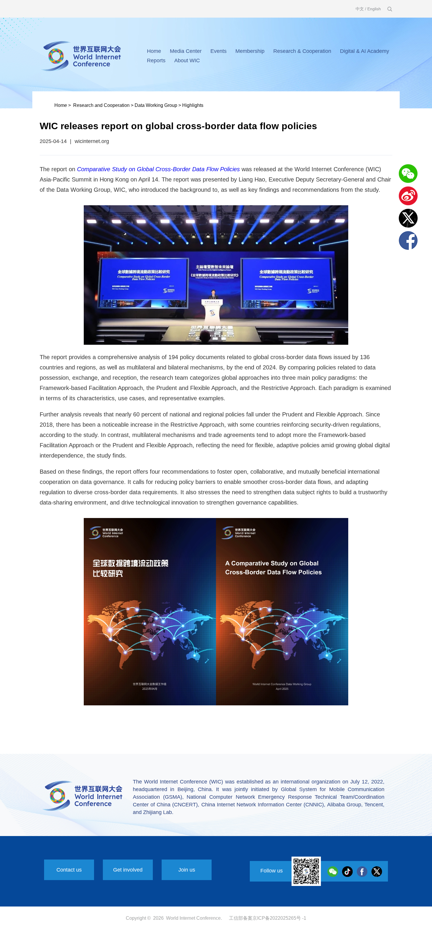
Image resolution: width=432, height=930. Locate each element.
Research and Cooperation (101, 105)
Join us (186, 870)
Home (154, 51)
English (374, 8)
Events (218, 51)
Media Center (186, 51)
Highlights (192, 105)
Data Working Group (156, 105)
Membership (249, 51)
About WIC (187, 60)
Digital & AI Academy (364, 51)
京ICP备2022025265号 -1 (279, 918)
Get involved (128, 870)
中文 (360, 8)
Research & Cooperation (302, 51)
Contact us (69, 870)
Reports (156, 60)
